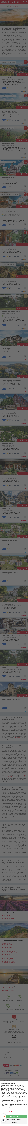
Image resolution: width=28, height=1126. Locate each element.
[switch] (3, 1120)
